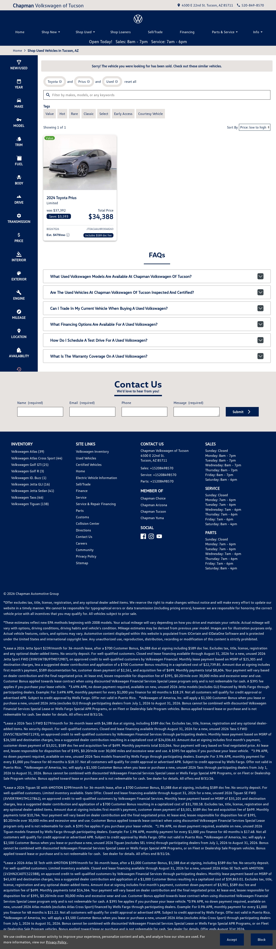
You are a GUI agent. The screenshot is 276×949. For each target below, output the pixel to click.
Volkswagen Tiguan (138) (30, 504)
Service (81, 497)
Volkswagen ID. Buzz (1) (28, 478)
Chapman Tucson (153, 511)
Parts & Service (223, 32)
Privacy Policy (86, 556)
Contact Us (84, 536)
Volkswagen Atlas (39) (27, 451)
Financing (187, 32)
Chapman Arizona (154, 505)
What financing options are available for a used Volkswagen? (103, 324)
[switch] (49, 113)
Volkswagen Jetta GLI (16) (30, 484)
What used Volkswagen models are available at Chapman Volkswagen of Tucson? (120, 276)
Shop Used (84, 32)
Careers (81, 543)
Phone (126, 403)
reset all (130, 81)
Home (19, 32)
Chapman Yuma (152, 518)
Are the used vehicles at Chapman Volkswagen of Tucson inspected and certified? (122, 292)
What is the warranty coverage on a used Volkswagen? (98, 356)
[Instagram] (151, 536)
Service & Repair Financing (96, 504)
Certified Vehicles (89, 464)
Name (30, 403)
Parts (80, 510)
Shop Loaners (120, 32)
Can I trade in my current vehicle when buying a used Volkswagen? (109, 308)
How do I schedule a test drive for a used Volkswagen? (98, 340)
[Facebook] (143, 536)
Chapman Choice (153, 498)
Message (188, 403)
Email (81, 403)
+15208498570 (161, 468)
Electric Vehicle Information (96, 478)
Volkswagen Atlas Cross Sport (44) (36, 458)
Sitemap (82, 563)
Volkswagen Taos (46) (27, 497)
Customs (82, 517)
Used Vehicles (86, 458)
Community (85, 550)
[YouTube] (159, 536)
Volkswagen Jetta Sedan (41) (32, 491)
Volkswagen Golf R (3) (27, 471)
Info (256, 32)
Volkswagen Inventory (92, 451)
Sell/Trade (155, 32)
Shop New (49, 32)
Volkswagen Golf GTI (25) (29, 464)
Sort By (232, 127)
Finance (82, 491)
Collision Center (87, 523)
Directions (83, 530)
